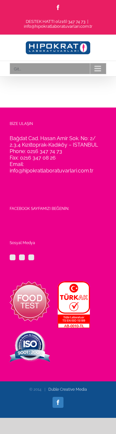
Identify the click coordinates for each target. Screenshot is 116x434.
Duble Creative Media (67, 389)
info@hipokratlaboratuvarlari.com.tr (58, 26)
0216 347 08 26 (38, 158)
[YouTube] (31, 257)
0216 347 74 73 (44, 151)
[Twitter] (22, 257)
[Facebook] (12, 257)
